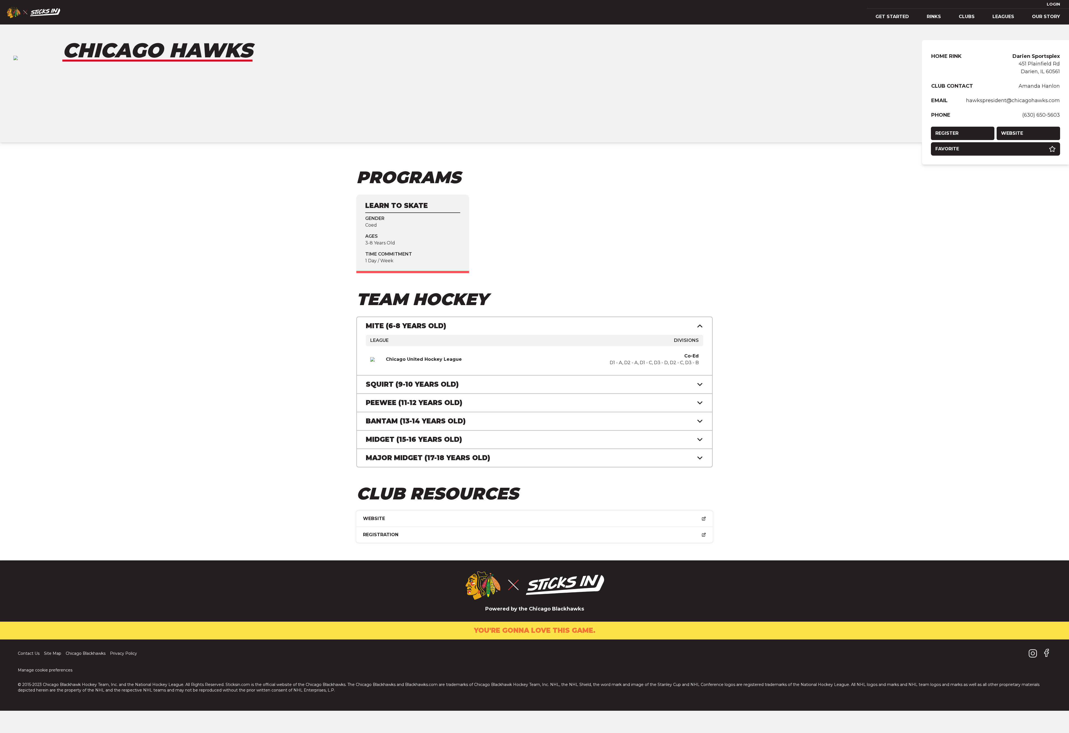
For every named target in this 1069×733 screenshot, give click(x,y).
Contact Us (29, 653)
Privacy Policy (123, 653)
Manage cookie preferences (45, 670)
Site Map (52, 653)
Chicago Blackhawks (86, 653)
